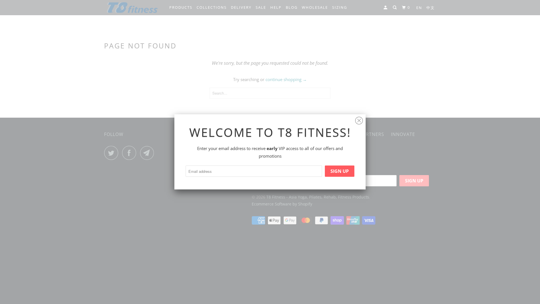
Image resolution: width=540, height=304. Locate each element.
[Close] (359, 119)
